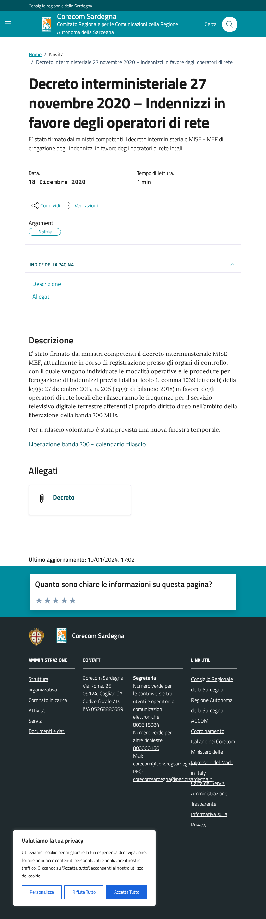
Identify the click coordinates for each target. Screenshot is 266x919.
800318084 (146, 724)
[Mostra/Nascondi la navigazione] (8, 24)
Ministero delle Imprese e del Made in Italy (212, 762)
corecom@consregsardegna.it (165, 763)
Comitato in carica (48, 700)
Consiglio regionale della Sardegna (60, 5)
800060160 (146, 748)
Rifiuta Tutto (84, 891)
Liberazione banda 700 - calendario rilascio (87, 444)
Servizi (35, 721)
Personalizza (42, 891)
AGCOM (199, 721)
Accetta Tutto (126, 891)
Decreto (64, 497)
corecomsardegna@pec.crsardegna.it (172, 779)
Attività (37, 710)
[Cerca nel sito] (229, 24)
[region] (84, 868)
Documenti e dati (47, 731)
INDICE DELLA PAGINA (52, 264)
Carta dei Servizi (208, 783)
